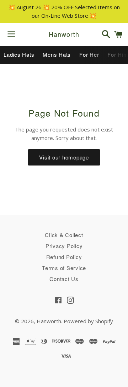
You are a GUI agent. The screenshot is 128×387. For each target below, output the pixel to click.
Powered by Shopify (88, 321)
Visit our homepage (64, 157)
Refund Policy (64, 256)
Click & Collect (64, 235)
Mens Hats (57, 54)
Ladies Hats (19, 54)
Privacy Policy (64, 245)
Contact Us (64, 278)
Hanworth (64, 34)
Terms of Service (64, 267)
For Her (89, 54)
